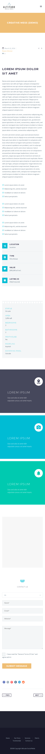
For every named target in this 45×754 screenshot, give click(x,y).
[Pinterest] (11, 682)
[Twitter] (8, 682)
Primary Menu (41, 6)
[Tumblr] (15, 682)
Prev (8, 695)
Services (27, 738)
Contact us (28, 741)
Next (37, 695)
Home (8, 738)
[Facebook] (4, 682)
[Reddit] (23, 682)
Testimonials (17, 741)
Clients (37, 738)
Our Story (17, 738)
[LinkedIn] (19, 682)
